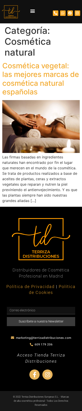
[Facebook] (70, 13)
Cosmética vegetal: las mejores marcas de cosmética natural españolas (40, 78)
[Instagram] (77, 13)
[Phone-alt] (55, 13)
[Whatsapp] (63, 13)
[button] (32, 11)
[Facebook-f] (34, 374)
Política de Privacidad (30, 286)
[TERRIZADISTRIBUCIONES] (11, 12)
